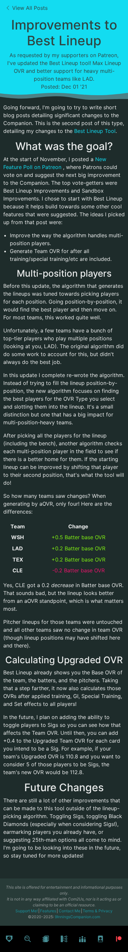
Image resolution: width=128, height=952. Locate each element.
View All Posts (29, 8)
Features (48, 910)
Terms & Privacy (98, 910)
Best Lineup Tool (95, 131)
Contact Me (70, 910)
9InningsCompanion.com (77, 916)
